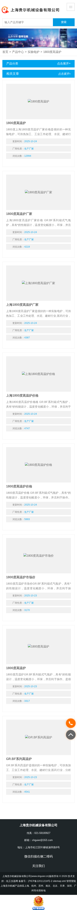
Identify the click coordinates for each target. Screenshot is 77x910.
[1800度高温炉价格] (38, 465)
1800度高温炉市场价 (20, 577)
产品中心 (18, 51)
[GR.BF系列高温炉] (38, 737)
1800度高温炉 (52, 51)
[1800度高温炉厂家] (38, 192)
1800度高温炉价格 (19, 486)
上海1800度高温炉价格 (22, 395)
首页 (5, 51)
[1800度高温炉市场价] (38, 555)
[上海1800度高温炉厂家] (38, 283)
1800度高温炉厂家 (19, 214)
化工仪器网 (12, 881)
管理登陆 (71, 881)
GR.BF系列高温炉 (19, 759)
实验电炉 (33, 51)
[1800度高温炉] (38, 101)
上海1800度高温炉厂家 (22, 304)
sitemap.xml (59, 881)
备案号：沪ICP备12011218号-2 (35, 881)
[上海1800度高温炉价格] (38, 374)
